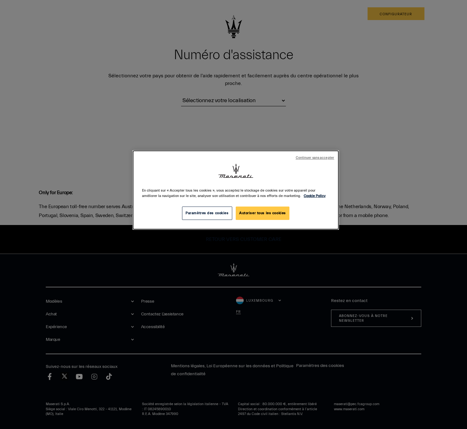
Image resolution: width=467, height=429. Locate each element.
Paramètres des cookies (207, 213)
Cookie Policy (315, 196)
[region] (235, 190)
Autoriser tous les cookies (262, 213)
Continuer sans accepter (315, 158)
